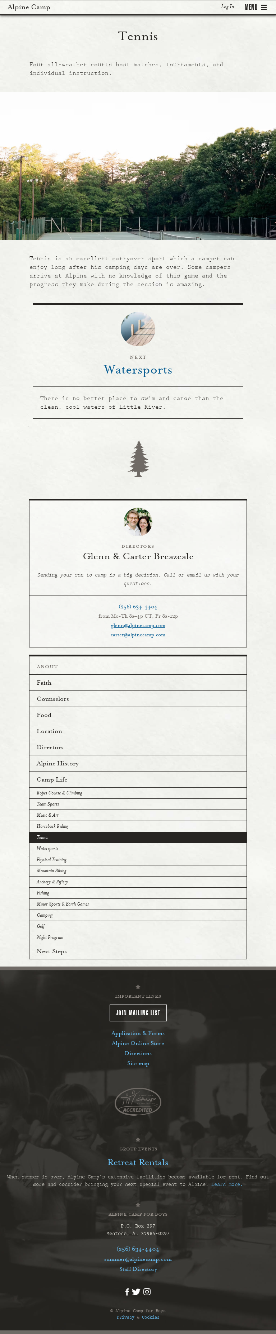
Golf (41, 927)
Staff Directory (138, 1269)
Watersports (47, 849)
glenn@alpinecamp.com (138, 626)
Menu (251, 7)
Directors (50, 747)
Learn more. (227, 1184)
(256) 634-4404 (138, 607)
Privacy (125, 1317)
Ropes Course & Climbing (59, 793)
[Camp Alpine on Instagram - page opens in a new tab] (147, 1291)
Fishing (43, 893)
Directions (138, 1053)
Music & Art (48, 815)
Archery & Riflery (52, 882)
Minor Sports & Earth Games (63, 904)
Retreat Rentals (138, 1163)
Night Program (50, 938)
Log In (227, 7)
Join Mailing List (138, 1013)
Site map (138, 1063)
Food (44, 715)
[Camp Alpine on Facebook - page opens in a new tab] (127, 1291)
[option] (138, 166)
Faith (44, 683)
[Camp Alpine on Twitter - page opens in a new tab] (136, 1291)
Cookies (151, 1317)
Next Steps (52, 951)
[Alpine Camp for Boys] (28, 7)
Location (49, 731)
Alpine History (58, 764)
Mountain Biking (51, 871)
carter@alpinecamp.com (138, 635)
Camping (44, 915)
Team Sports (48, 804)
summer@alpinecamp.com (138, 1259)
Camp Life (52, 780)
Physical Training (51, 860)
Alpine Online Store (138, 1043)
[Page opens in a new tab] (138, 1101)
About (47, 667)
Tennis (42, 838)
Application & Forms (138, 1033)
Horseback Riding (52, 827)
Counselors (53, 699)
